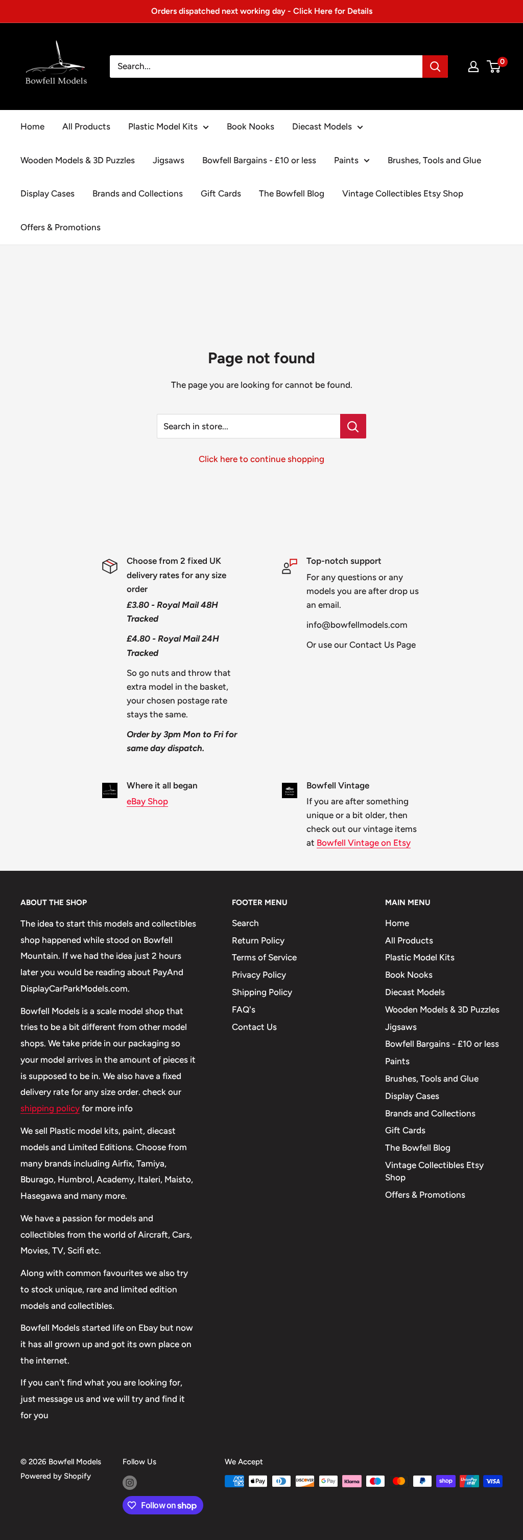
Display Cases (47, 193)
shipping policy (50, 1108)
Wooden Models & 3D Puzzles (77, 160)
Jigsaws (168, 160)
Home (32, 126)
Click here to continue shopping (261, 459)
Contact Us (254, 1027)
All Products (86, 126)
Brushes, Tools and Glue (434, 160)
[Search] (435, 66)
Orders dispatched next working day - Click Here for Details (261, 11)
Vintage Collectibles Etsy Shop (402, 193)
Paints (346, 160)
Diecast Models (322, 126)
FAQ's (243, 1009)
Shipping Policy (262, 992)
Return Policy (258, 940)
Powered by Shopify (55, 1476)
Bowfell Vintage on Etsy (364, 843)
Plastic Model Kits (163, 126)
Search (245, 923)
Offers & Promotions (60, 227)
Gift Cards (221, 193)
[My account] (473, 66)
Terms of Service (264, 957)
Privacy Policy (259, 975)
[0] (494, 66)
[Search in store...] (353, 426)
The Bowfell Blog (291, 193)
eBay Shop (147, 801)
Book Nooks (250, 126)
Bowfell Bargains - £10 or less (259, 160)
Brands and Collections (137, 193)
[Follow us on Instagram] (130, 1482)
